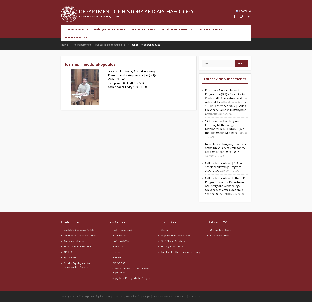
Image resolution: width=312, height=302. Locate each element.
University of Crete (220, 229)
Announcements (75, 37)
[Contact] (248, 16)
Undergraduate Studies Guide (80, 235)
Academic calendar (74, 241)
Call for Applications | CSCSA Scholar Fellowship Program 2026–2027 (223, 167)
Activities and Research (176, 29)
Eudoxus (117, 257)
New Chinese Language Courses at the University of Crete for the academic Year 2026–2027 (225, 148)
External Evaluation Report (79, 246)
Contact (165, 229)
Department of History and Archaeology (136, 11)
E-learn (116, 252)
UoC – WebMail (120, 241)
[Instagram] (241, 16)
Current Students (209, 29)
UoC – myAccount (122, 229)
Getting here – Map (172, 246)
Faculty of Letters (220, 235)
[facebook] (234, 16)
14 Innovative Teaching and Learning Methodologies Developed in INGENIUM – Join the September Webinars (224, 127)
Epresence (70, 257)
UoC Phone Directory (173, 241)
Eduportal (117, 246)
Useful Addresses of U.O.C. (79, 229)
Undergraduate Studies (108, 29)
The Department (75, 29)
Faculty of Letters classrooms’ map (181, 252)
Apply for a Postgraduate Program (131, 278)
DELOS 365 (118, 263)
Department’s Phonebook (175, 235)
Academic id (119, 235)
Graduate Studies (142, 29)
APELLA (68, 252)
